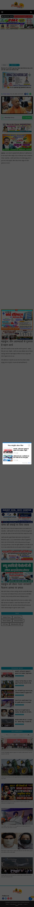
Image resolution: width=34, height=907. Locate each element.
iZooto (29, 462)
